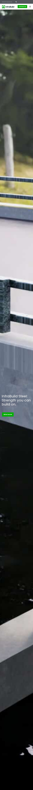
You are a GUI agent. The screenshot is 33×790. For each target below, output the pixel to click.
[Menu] (30, 6)
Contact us (22, 6)
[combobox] (9, 2)
